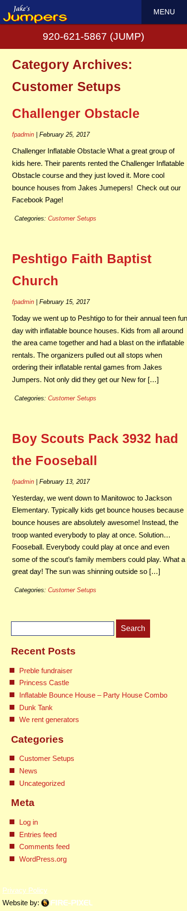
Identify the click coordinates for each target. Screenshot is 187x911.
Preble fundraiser (45, 670)
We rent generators (49, 719)
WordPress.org (43, 859)
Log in (28, 822)
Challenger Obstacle (76, 113)
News (28, 771)
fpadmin (23, 134)
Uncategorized (42, 783)
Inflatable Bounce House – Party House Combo (93, 695)
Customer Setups (72, 218)
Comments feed (44, 846)
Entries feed (38, 834)
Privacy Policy (24, 890)
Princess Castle (44, 682)
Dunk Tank (36, 707)
